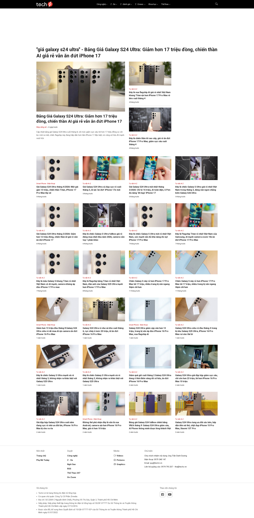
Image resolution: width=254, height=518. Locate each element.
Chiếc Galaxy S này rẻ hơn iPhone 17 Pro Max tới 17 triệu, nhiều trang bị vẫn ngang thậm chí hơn (149, 284)
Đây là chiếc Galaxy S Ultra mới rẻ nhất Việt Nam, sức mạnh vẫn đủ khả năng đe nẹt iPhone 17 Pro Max (150, 237)
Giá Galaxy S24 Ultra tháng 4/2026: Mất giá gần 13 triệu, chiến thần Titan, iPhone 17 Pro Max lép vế (57, 190)
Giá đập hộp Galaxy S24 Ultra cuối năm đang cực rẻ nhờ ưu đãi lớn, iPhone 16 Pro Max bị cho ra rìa (57, 425)
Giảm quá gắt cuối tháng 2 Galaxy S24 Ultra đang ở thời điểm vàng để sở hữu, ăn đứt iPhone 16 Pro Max (150, 378)
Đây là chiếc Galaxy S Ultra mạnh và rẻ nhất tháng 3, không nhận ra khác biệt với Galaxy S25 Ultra (56, 378)
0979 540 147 (160, 459)
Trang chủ (41, 456)
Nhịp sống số (41, 127)
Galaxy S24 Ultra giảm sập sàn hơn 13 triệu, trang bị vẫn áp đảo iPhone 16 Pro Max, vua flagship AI (148, 331)
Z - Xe (112, 4)
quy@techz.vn (156, 463)
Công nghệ (101, 4)
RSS (69, 469)
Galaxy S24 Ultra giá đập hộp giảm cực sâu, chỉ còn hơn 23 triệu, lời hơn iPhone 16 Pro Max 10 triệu (196, 378)
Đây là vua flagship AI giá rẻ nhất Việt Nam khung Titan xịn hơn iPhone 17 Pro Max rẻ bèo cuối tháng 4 (150, 95)
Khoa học (152, 4)
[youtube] (170, 494)
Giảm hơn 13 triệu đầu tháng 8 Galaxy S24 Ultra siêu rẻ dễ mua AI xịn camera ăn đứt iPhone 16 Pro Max (56, 331)
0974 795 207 (167, 467)
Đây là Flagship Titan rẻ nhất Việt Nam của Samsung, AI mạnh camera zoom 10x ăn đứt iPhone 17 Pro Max (196, 237)
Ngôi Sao (71, 464)
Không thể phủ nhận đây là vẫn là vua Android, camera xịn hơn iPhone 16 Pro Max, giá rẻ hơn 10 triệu (102, 425)
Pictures (121, 460)
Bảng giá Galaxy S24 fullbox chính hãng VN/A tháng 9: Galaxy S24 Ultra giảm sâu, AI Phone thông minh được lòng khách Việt (150, 425)
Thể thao (165, 4)
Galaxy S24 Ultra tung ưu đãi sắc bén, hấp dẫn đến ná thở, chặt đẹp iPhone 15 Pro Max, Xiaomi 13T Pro (195, 425)
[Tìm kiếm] (215, 4)
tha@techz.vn (181, 467)
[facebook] (162, 494)
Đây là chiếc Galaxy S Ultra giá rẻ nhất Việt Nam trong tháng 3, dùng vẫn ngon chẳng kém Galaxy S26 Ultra (196, 190)
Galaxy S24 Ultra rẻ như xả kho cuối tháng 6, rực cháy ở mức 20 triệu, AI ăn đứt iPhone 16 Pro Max (103, 331)
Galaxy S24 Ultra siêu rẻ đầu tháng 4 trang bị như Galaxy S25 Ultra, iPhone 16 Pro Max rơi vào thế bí (196, 331)
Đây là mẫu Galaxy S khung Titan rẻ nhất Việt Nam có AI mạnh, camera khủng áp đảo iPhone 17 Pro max (56, 284)
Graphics (121, 464)
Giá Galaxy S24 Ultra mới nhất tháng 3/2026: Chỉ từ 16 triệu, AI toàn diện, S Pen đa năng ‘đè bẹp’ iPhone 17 (149, 190)
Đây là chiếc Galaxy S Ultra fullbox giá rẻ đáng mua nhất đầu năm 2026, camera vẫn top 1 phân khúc (103, 237)
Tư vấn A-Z (133, 89)
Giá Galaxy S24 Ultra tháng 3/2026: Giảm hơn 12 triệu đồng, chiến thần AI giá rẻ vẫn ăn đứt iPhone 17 (57, 237)
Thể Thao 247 (73, 473)
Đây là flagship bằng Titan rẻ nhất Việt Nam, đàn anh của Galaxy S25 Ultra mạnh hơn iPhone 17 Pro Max (103, 284)
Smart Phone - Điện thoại (45, 184)
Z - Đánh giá (125, 4)
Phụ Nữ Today (42, 460)
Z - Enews (139, 4)
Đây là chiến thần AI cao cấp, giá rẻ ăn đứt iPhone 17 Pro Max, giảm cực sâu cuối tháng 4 (149, 141)
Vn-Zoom (71, 477)
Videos (120, 456)
